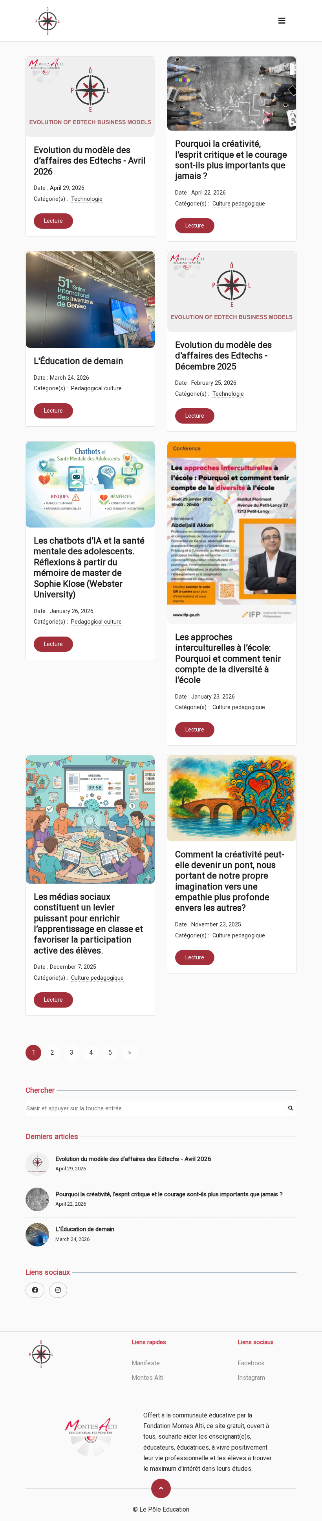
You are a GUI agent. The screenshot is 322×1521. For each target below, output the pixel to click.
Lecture (53, 221)
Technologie (86, 199)
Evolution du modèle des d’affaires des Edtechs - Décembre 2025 (223, 355)
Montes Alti (147, 1377)
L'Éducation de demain (78, 361)
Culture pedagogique (238, 203)
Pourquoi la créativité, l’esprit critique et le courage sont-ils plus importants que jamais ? (231, 159)
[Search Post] (290, 1108)
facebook (251, 1363)
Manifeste (146, 1363)
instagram (251, 1377)
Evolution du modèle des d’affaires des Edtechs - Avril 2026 (90, 160)
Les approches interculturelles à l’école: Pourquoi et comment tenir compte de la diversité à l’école (228, 658)
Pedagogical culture (96, 388)
